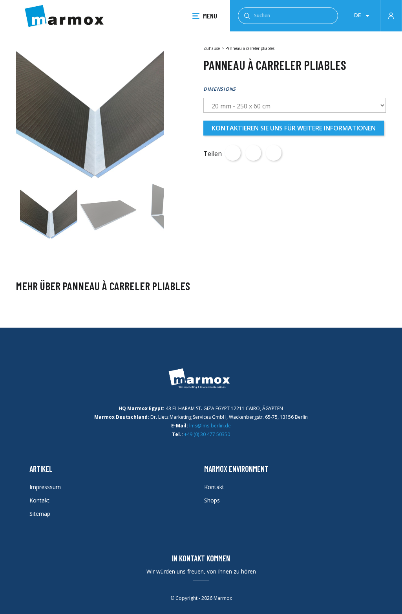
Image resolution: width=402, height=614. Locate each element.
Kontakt (39, 500)
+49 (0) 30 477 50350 (207, 434)
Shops (212, 500)
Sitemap (39, 513)
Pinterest (273, 153)
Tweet (253, 153)
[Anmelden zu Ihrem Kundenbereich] (391, 15)
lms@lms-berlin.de (210, 425)
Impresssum (45, 487)
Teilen (233, 153)
